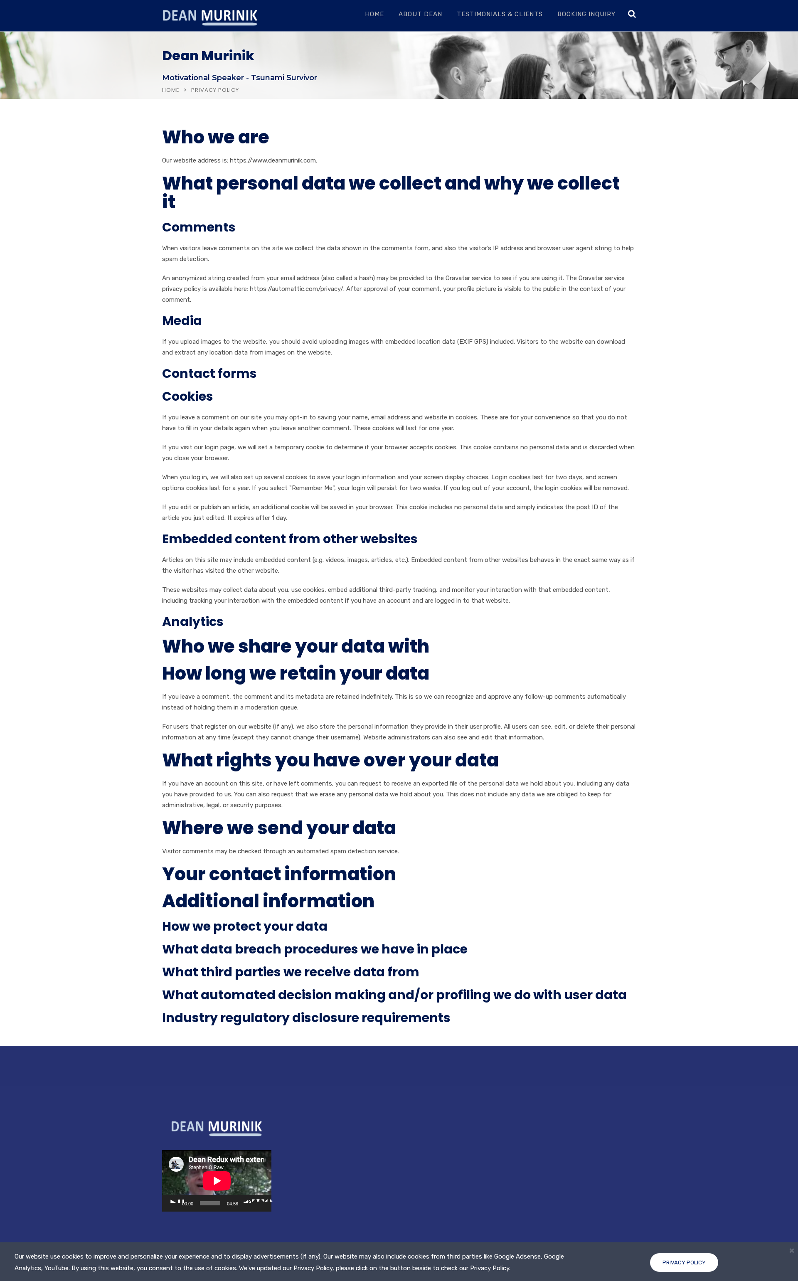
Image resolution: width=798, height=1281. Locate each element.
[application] (216, 1181)
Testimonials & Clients (500, 14)
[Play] (177, 1201)
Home (374, 14)
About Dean (420, 14)
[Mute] (251, 1201)
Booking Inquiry (586, 14)
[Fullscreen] (264, 1201)
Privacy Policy (684, 1262)
